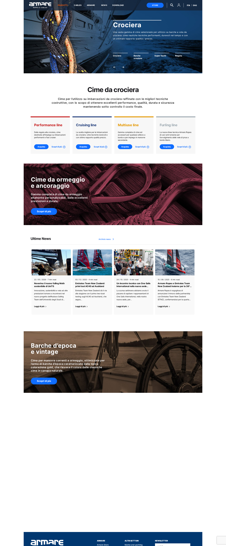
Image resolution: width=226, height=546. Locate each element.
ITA (188, 5)
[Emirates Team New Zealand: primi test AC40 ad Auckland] (92, 262)
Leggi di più (39, 306)
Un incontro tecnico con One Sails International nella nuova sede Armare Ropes (133, 285)
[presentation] (114, 67)
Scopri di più (57, 146)
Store (155, 5)
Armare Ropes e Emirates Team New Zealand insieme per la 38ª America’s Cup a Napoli (174, 285)
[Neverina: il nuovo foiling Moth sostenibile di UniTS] (51, 262)
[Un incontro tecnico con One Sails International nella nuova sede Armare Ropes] (133, 262)
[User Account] (178, 5)
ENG (195, 5)
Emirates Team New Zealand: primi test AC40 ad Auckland (90, 285)
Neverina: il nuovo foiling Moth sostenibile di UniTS (49, 285)
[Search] (171, 5)
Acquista (41, 146)
